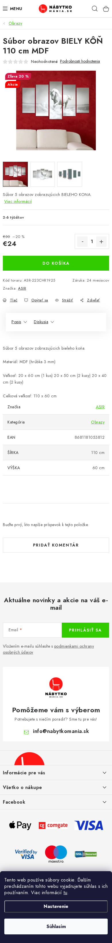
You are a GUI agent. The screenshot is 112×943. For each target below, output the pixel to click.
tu (65, 892)
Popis (16, 322)
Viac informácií (18, 201)
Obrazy (98, 422)
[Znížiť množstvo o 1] (82, 241)
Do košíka (56, 263)
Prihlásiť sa (85, 630)
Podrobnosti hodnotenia (80, 61)
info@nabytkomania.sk (61, 731)
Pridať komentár (56, 545)
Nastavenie (56, 906)
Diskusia (41, 322)
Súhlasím (56, 926)
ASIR (22, 288)
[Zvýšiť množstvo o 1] (101, 241)
